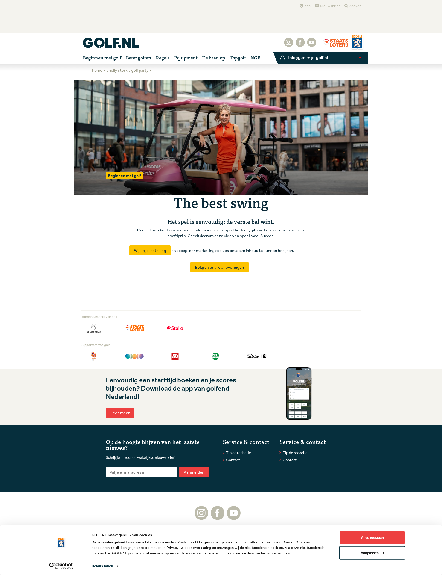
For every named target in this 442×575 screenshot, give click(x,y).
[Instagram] (288, 44)
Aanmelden (194, 472)
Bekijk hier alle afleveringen (219, 267)
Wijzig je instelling (150, 250)
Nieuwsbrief (330, 5)
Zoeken (355, 5)
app (308, 5)
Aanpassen (370, 552)
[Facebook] (300, 44)
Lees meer (120, 412)
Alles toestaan (372, 538)
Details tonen (102, 566)
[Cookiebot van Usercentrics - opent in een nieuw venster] (61, 566)
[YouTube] (311, 44)
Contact (233, 459)
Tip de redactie (238, 452)
